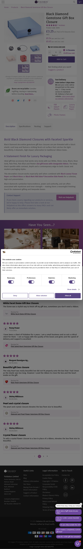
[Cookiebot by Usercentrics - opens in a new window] (72, 252)
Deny (15, 295)
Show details (72, 289)
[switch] (31, 282)
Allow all (68, 295)
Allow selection (41, 295)
